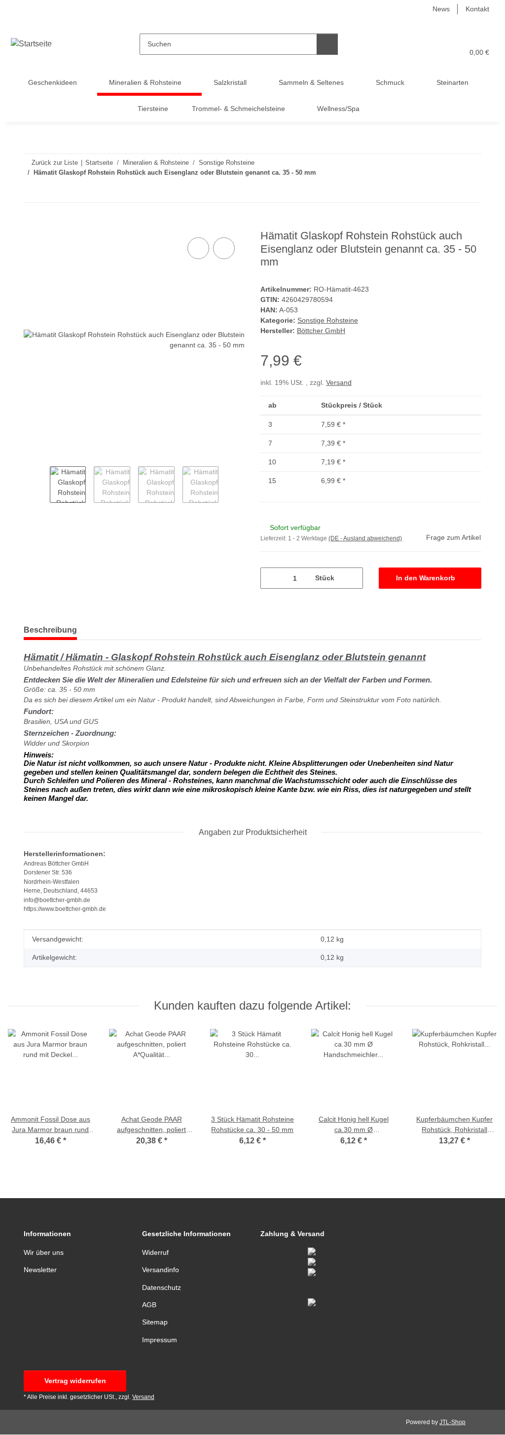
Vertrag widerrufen (75, 1381)
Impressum (159, 1340)
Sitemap (155, 1322)
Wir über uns (44, 1252)
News (441, 9)
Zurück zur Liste (55, 162)
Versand (339, 382)
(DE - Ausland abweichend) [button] (365, 538)
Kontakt (477, 9)
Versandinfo (160, 1270)
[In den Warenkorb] (31, 224)
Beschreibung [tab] (50, 630)
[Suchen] (327, 44)
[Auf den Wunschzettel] (224, 248)
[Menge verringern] (271, 578)
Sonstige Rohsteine (327, 320)
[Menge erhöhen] (351, 578)
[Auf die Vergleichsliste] (198, 248)
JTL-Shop (452, 1422)
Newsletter (40, 1270)
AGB (149, 1305)
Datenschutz (161, 1287)
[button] (417, 53)
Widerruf (155, 1252)
